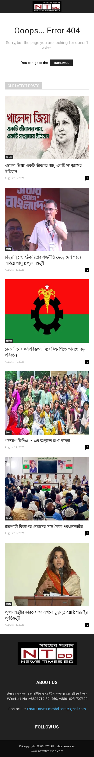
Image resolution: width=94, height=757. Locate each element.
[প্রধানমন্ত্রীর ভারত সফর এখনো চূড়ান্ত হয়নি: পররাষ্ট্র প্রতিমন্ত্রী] (47, 574)
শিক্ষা (8, 432)
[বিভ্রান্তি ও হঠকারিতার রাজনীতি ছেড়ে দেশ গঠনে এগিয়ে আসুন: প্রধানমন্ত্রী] (47, 219)
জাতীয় (8, 249)
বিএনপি (9, 157)
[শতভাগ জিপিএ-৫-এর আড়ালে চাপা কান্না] (47, 403)
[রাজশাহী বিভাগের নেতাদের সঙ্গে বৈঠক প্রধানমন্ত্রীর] (47, 488)
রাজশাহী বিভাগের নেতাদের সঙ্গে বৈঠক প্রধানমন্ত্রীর (44, 526)
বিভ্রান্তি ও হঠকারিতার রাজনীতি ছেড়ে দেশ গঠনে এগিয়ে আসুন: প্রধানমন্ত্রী (43, 260)
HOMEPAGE (61, 62)
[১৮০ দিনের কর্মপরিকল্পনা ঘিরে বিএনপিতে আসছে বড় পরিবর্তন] (47, 311)
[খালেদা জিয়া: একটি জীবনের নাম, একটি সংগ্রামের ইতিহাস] (47, 127)
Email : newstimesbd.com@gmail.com (56, 708)
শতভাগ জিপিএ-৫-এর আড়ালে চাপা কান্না (37, 441)
